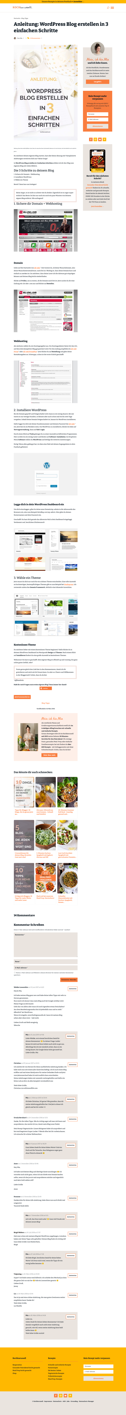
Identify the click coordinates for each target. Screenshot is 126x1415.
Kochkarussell (38, 1401)
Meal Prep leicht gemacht (22, 1370)
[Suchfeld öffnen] (108, 7)
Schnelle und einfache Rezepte (59, 1365)
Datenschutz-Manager (86, 1401)
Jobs (68, 1401)
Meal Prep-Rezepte (55, 1379)
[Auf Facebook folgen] (91, 139)
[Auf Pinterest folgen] (104, 139)
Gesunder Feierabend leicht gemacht (26, 1368)
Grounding (74, 1401)
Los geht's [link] (97, 82)
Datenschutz (57, 1401)
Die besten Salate (54, 1370)
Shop (14, 1373)
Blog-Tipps (24, 18)
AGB (64, 1401)
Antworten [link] (72, 989)
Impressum (48, 1401)
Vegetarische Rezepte (56, 1373)
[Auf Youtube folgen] (100, 139)
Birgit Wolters (19, 1232)
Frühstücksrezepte (55, 1376)
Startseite (17, 18)
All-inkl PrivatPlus (30, 352)
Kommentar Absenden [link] (68, 980)
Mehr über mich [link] (49, 755)
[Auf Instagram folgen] (95, 139)
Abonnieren (98, 126)
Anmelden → (78, 1)
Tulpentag (17, 1274)
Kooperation (17, 1365)
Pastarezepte (53, 1368)
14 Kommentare (35, 38)
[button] (112, 7)
